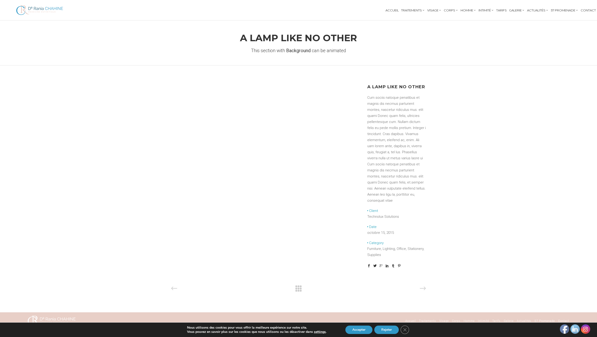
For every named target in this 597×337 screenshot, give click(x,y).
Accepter (358, 329)
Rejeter (386, 329)
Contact (563, 321)
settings (320, 332)
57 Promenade (545, 321)
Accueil (410, 321)
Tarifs (496, 321)
